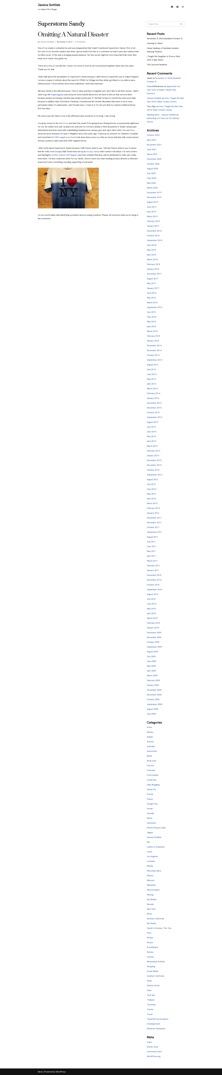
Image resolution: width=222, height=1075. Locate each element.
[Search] (181, 24)
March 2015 (152, 331)
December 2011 (154, 517)
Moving (150, 894)
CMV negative (60, 137)
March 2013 (152, 446)
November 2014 (154, 350)
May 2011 (151, 551)
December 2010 (154, 575)
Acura (149, 727)
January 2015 (153, 340)
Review (150, 952)
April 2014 (151, 383)
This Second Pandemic (157, 64)
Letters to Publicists (156, 847)
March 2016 (152, 302)
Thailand (150, 1000)
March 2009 (152, 675)
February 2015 (153, 336)
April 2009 (151, 670)
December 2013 (154, 403)
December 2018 (154, 230)
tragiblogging (57, 94)
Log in (149, 1042)
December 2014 (154, 345)
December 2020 (154, 159)
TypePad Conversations (157, 1019)
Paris (149, 933)
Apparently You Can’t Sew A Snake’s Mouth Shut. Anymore (163, 90)
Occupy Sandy (92, 151)
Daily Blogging (153, 784)
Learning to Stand (154, 43)
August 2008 (152, 709)
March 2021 (152, 154)
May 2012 (151, 494)
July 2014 (151, 369)
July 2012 (151, 484)
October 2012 (153, 470)
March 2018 (152, 259)
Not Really (151, 923)
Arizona (150, 741)
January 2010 (153, 627)
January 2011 (153, 570)
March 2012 (152, 503)
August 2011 (152, 537)
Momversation (153, 889)
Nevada (150, 904)
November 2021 (154, 144)
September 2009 (154, 646)
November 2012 (154, 465)
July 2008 (151, 713)
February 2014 (153, 393)
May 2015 (151, 321)
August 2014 (152, 364)
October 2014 (153, 355)
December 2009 (154, 632)
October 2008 (153, 699)
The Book (151, 1004)
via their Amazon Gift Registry (64, 155)
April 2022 (151, 140)
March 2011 (152, 560)
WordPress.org (153, 1056)
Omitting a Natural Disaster (73, 35)
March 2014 (152, 388)
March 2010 (152, 618)
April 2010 (151, 613)
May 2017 (151, 283)
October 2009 (153, 642)
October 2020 (153, 163)
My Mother (152, 899)
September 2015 (154, 307)
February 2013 (153, 450)
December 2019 (154, 192)
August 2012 (152, 479)
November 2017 (154, 273)
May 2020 (151, 183)
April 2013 (151, 441)
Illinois (149, 818)
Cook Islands (152, 775)
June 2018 (151, 245)
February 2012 (153, 508)
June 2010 (151, 603)
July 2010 (151, 599)
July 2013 (151, 427)
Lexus (149, 851)
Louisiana (151, 861)
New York (151, 909)
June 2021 (151, 149)
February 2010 (153, 623)
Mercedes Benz (154, 870)
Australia (151, 746)
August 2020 (152, 168)
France (150, 799)
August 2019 (152, 202)
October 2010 (153, 584)
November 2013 (154, 407)
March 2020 (152, 187)
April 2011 (151, 556)
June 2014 (151, 374)
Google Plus (152, 803)
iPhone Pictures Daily (156, 827)
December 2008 (154, 690)
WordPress (61, 1071)
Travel (150, 1014)
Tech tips (151, 995)
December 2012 (154, 460)
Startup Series (153, 985)
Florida (150, 794)
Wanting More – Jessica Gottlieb (161, 114)
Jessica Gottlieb (47, 42)
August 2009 (152, 651)
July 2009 (151, 656)
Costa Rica (151, 780)
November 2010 (154, 580)
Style (149, 990)
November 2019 (154, 197)
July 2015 (151, 312)
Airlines (150, 732)
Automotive (152, 751)
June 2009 (151, 661)
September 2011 (154, 532)
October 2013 (153, 412)
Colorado (151, 770)
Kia (148, 842)
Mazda (150, 866)
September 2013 (154, 417)
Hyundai (150, 813)
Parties (150, 937)
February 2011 (153, 565)
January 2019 (153, 226)
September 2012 (154, 474)
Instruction (151, 823)
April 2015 (151, 326)
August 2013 (152, 422)
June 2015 (151, 316)
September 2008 (154, 704)
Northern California (155, 918)
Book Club (151, 760)
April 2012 (151, 498)
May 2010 (151, 608)
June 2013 (151, 431)
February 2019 (153, 221)
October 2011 (153, 527)
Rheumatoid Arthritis (156, 961)
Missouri (150, 880)
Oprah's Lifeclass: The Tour (159, 928)
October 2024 (153, 135)
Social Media (152, 971)
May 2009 (151, 666)
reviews (150, 956)
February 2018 (153, 264)
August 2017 (152, 278)
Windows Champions (156, 1028)
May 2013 (151, 436)
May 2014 (151, 379)
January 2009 (153, 685)
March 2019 (152, 216)
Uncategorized (153, 1023)
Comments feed (154, 1051)
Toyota (150, 1009)
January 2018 (153, 269)
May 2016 (151, 297)
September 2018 (154, 240)
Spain (149, 980)
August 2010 (152, 594)
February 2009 (153, 680)
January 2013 (153, 455)
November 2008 (154, 694)
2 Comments (80, 42)
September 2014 (154, 360)
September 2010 (154, 589)
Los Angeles (152, 856)
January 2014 (153, 398)
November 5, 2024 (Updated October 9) (164, 38)
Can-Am (150, 765)
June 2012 (151, 489)
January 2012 (153, 513)
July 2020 (151, 173)
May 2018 (151, 250)
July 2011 (151, 541)
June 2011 (151, 546)
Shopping (151, 966)
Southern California (155, 976)
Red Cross (63, 123)
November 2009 (154, 637)
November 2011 (154, 522)
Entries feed (152, 1046)
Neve (40, 1071)
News (149, 913)
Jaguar (150, 832)
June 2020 (151, 178)
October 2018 (153, 235)
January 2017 (153, 288)
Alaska (150, 736)
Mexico (150, 875)
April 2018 (151, 254)
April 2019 (151, 211)
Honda (150, 808)
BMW (149, 756)
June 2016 (151, 293)
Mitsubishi (151, 885)
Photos (150, 942)
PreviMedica (152, 947)
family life (151, 789)
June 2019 (151, 207)
